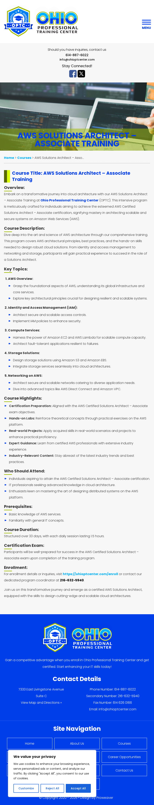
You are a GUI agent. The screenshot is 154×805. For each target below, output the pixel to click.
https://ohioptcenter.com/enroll (90, 574)
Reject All (52, 788)
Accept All (78, 788)
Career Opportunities (124, 757)
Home (29, 743)
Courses (124, 743)
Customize (26, 788)
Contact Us (124, 770)
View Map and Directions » (41, 702)
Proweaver (104, 797)
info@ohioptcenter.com (77, 60)
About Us (77, 743)
